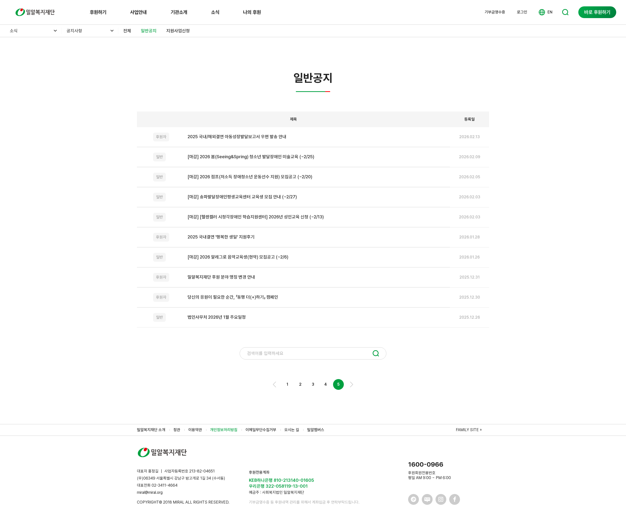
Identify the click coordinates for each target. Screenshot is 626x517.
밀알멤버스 (315, 429)
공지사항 (74, 30)
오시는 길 (291, 429)
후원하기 (98, 12)
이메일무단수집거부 (261, 429)
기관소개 (179, 12)
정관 (176, 429)
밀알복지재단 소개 (151, 429)
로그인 (522, 12)
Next (351, 384)
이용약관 (195, 429)
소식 (215, 12)
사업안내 (138, 12)
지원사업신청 (178, 30)
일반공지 (148, 30)
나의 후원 (252, 12)
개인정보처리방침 (223, 429)
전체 (127, 30)
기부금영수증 (495, 12)
